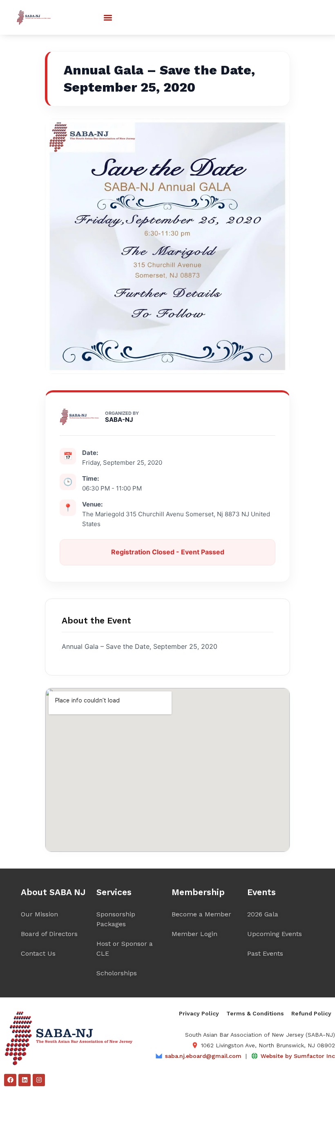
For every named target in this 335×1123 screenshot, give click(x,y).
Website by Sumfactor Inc (298, 1056)
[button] (107, 17)
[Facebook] (10, 1080)
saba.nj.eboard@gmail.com (203, 1056)
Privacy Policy (199, 1013)
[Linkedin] (24, 1080)
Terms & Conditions (255, 1013)
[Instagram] (39, 1080)
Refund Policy (311, 1013)
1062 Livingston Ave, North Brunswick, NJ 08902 (268, 1045)
